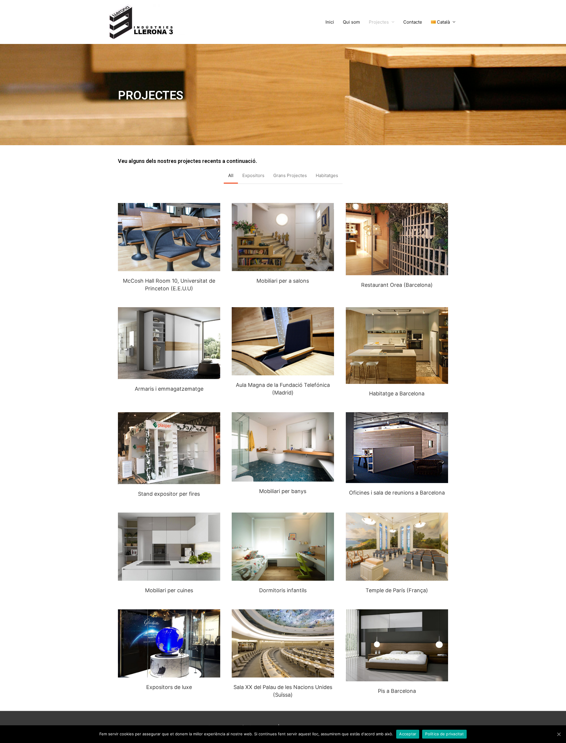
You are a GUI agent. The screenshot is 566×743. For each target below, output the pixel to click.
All (230, 175)
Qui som (351, 22)
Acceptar (407, 733)
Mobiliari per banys (282, 491)
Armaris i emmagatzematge (169, 389)
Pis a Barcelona (397, 691)
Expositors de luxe (169, 687)
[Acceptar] (559, 734)
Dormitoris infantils (283, 590)
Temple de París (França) (397, 590)
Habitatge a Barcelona (396, 393)
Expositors (253, 175)
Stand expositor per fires (169, 494)
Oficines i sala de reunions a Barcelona (397, 493)
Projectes (379, 22)
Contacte (412, 22)
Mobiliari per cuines (169, 590)
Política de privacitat (444, 733)
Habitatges (327, 175)
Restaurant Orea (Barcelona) (397, 285)
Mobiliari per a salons (282, 281)
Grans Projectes (290, 175)
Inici (329, 22)
